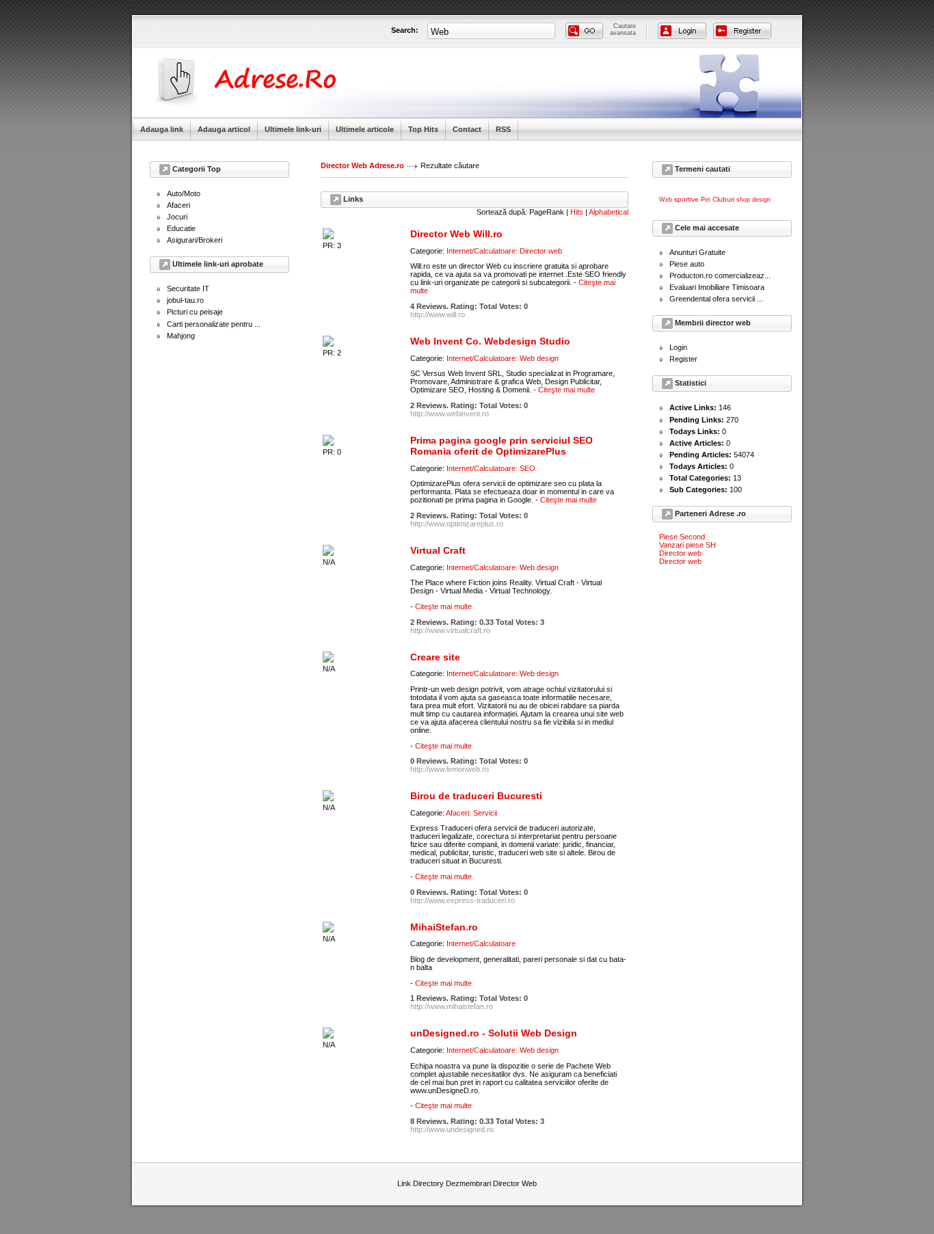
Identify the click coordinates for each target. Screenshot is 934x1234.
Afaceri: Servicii (471, 813)
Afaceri (178, 205)
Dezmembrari (468, 1183)
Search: (404, 30)
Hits (576, 212)
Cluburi (723, 199)
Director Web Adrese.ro (362, 165)
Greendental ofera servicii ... (716, 299)
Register (683, 359)
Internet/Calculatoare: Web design (502, 358)
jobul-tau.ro (185, 300)
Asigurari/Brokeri (194, 240)
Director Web (515, 1183)
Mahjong (181, 336)
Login (678, 347)
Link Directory (420, 1183)
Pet (705, 199)
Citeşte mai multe (566, 390)
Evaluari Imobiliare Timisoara (716, 287)
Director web (680, 553)
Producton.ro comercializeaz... (720, 275)
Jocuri (177, 217)
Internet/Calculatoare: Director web (504, 251)
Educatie (181, 228)
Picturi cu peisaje (195, 312)
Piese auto (686, 264)
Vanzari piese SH (687, 545)
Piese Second (682, 537)
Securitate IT (188, 288)
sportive (686, 199)
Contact (467, 129)
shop (743, 199)
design (761, 199)
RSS (503, 129)
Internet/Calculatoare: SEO (490, 468)
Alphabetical (608, 212)
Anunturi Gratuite (697, 252)
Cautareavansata (623, 29)
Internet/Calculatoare (481, 943)
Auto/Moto (183, 193)
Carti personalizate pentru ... (214, 324)
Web (665, 199)
